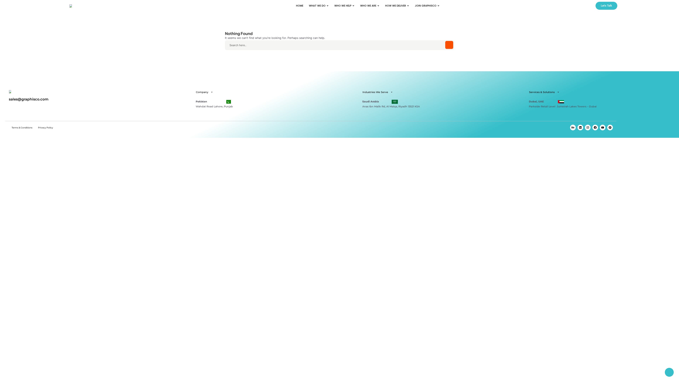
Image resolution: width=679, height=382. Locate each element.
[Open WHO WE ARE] (378, 6)
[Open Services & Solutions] (558, 92)
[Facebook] (595, 127)
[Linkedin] (580, 127)
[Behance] (573, 127)
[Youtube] (602, 127)
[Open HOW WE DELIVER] (408, 6)
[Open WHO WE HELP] (353, 6)
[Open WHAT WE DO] (327, 6)
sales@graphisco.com (28, 99)
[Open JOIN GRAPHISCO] (438, 6)
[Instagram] (588, 127)
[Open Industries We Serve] (392, 92)
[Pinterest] (610, 127)
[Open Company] (212, 92)
